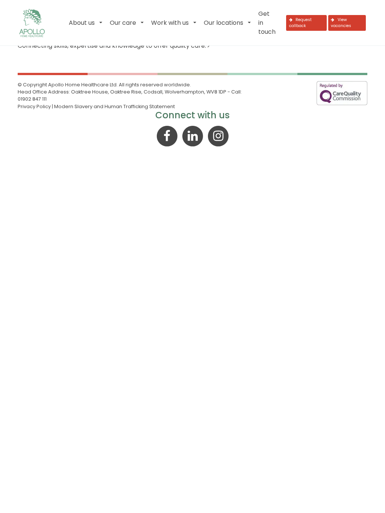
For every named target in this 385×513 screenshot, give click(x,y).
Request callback (300, 23)
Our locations (223, 22)
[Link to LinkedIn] (193, 135)
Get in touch (267, 22)
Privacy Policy (34, 106)
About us (82, 22)
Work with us (170, 22)
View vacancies (341, 23)
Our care (123, 22)
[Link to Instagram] (218, 135)
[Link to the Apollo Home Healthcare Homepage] (32, 23)
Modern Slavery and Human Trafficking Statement (114, 106)
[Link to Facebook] (167, 135)
